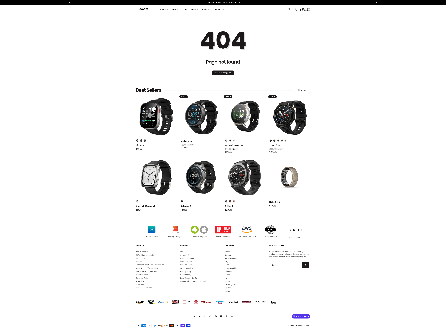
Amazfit (295, 325)
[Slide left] (69, 2)
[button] (162, 9)
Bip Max (140, 145)
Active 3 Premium (234, 145)
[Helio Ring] (289, 193)
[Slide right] (376, 2)
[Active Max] (200, 132)
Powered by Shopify (304, 325)
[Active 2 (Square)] (156, 193)
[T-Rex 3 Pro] (289, 132)
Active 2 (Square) (145, 206)
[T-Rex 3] (245, 193)
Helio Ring (274, 202)
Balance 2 (185, 206)
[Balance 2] (200, 193)
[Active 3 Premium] (245, 132)
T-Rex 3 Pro (275, 145)
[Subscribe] (305, 265)
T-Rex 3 (229, 206)
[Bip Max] (156, 132)
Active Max (186, 141)
